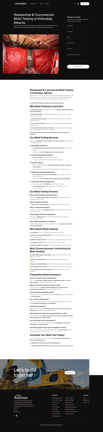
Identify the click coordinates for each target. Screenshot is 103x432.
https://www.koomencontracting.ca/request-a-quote (60, 345)
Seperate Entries (69, 400)
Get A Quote (85, 3)
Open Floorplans (69, 397)
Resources (86, 400)
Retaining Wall (55, 411)
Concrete (54, 404)
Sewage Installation (70, 409)
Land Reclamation (57, 416)
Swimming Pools (69, 413)
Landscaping (55, 402)
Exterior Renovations (57, 400)
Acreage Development (70, 407)
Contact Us (86, 402)
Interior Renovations (57, 397)
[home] (20, 4)
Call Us (80, 372)
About (41, 3)
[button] (34, 3)
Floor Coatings (56, 407)
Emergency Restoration (71, 411)
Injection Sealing (69, 404)
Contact (47, 3)
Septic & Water (56, 413)
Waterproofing (69, 402)
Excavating (55, 409)
